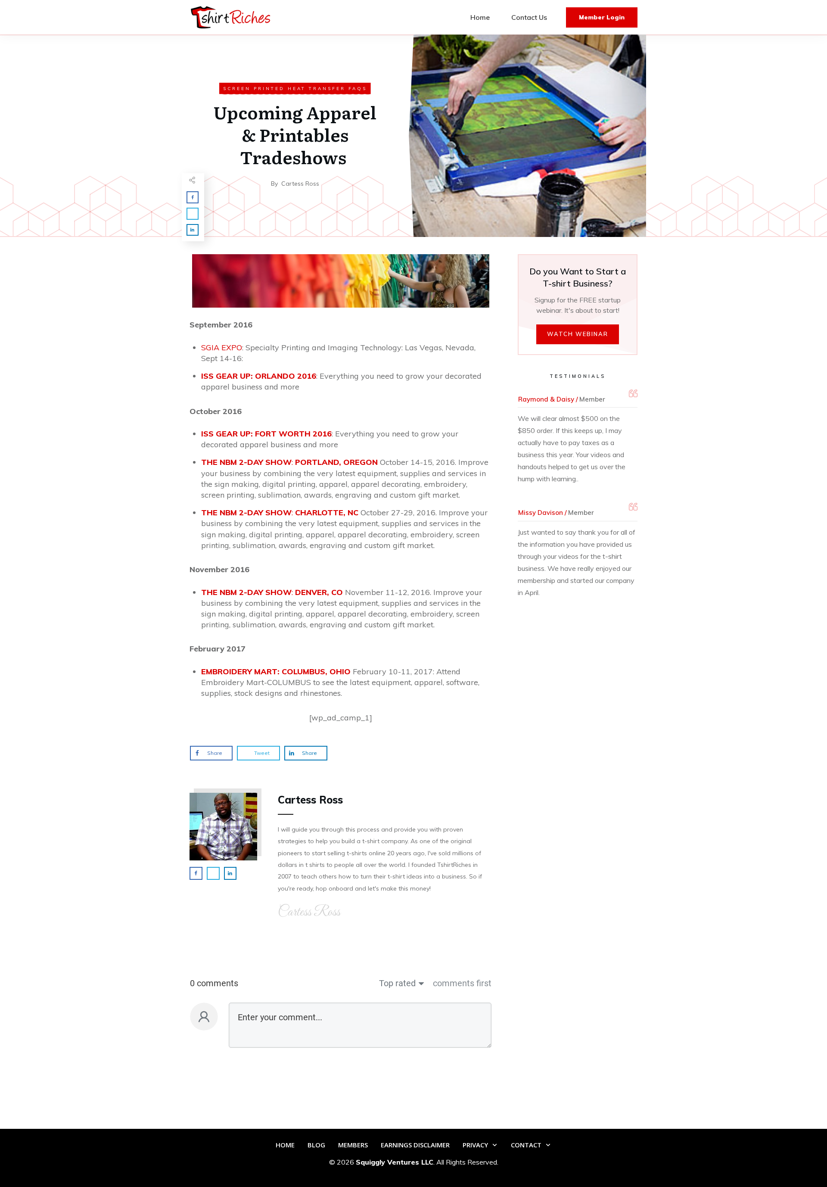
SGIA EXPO (221, 347)
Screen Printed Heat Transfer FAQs (295, 88)
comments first (462, 983)
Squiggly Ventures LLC (394, 1162)
